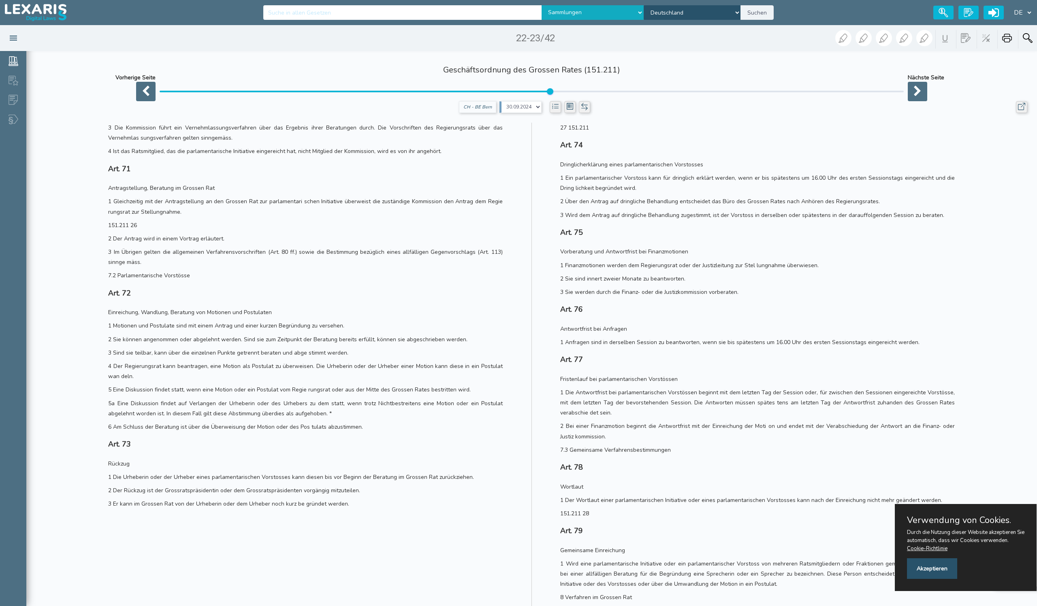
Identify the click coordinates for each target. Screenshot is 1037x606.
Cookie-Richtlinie (927, 548)
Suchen (757, 13)
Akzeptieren (932, 568)
